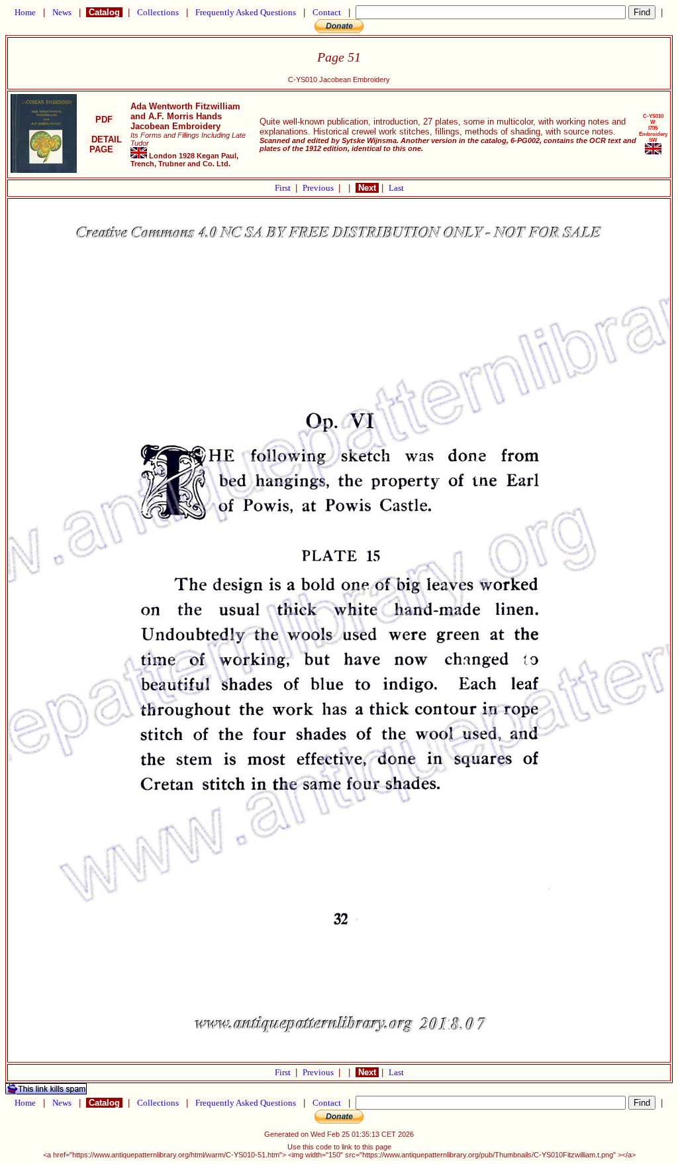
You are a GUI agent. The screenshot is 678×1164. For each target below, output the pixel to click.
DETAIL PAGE (104, 144)
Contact (327, 12)
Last (396, 188)
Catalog (104, 12)
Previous (319, 188)
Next (367, 188)
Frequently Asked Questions (245, 12)
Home (25, 12)
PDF (104, 120)
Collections (158, 12)
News (61, 12)
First (284, 188)
